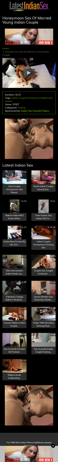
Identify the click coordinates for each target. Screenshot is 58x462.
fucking (21, 107)
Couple (22, 97)
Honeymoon (33, 97)
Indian (14, 97)
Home (5, 48)
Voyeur (8, 101)
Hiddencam (46, 97)
